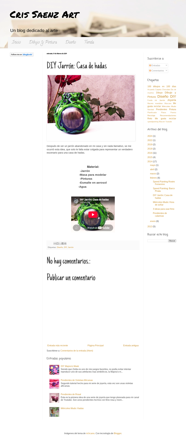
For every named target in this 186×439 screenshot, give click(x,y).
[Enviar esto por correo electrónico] (55, 243)
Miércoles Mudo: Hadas (72, 408)
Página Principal (96, 345)
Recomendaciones (168, 115)
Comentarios (157, 70)
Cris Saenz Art (44, 14)
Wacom (162, 122)
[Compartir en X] (60, 243)
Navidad (150, 110)
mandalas (159, 103)
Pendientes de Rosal (71, 394)
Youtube (168, 122)
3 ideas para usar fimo (163, 209)
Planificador (152, 113)
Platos (163, 113)
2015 (150, 157)
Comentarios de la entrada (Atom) (76, 351)
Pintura (172, 109)
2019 (150, 144)
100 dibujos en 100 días (161, 86)
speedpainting (152, 122)
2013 (150, 226)
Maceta (150, 103)
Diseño (70, 42)
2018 (150, 149)
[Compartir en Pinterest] (65, 243)
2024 (150, 136)
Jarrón (71, 247)
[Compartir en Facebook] (62, 243)
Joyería (171, 100)
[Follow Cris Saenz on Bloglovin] (21, 56)
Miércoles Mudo (169, 106)
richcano (90, 433)
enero (153, 221)
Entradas (155, 65)
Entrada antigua (131, 345)
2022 (150, 140)
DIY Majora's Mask (70, 366)
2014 (150, 161)
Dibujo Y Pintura (43, 42)
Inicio (16, 42)
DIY (65, 247)
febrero (153, 178)
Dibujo (159, 93)
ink (156, 100)
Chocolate (166, 90)
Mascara (167, 103)
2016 (150, 153)
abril (152, 169)
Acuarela (150, 90)
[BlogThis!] (57, 243)
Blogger (117, 433)
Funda (149, 100)
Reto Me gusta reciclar (161, 118)
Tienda (89, 42)
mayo (153, 165)
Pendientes (161, 109)
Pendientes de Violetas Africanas (77, 380)
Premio (173, 113)
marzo (153, 173)
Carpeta (158, 90)
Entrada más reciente (57, 345)
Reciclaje (151, 115)
